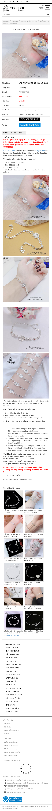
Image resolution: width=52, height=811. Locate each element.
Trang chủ (7, 21)
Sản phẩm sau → (34, 30)
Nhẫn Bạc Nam (11, 658)
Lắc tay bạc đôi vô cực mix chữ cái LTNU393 (32, 608)
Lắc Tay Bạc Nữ (34, 21)
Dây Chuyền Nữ (12, 668)
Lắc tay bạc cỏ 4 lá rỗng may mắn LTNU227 (33, 632)
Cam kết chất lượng (10, 756)
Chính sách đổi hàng (11, 745)
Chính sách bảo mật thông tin (13, 749)
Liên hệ (6, 734)
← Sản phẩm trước (18, 30)
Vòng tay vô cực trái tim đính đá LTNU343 (13, 559)
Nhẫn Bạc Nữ (11, 681)
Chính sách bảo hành (11, 742)
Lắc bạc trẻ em (12, 702)
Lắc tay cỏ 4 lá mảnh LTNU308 (32, 583)
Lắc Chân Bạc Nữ (13, 675)
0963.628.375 (8, 2)
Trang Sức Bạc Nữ (19, 21)
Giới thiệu (7, 727)
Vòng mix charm (12, 712)
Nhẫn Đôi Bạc (11, 685)
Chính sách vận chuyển (12, 752)
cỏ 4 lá (9, 636)
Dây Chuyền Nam (12, 651)
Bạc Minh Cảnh (9, 151)
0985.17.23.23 (24, 2)
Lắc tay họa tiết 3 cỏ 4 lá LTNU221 (13, 511)
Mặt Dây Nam (11, 661)
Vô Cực (16, 636)
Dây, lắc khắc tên (13, 698)
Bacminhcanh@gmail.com (16, 792)
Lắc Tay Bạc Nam (12, 654)
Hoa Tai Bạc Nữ (12, 671)
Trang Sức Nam (12, 648)
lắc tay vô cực (39, 151)
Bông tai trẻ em (12, 691)
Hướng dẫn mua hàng (11, 730)
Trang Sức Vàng (12, 708)
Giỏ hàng (7, 723)
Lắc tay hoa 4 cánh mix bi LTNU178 (33, 559)
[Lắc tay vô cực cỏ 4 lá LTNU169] (25, 55)
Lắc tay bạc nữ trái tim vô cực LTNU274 (12, 535)
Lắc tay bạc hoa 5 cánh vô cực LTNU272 (33, 511)
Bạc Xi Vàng (10, 705)
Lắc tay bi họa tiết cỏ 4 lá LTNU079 (13, 608)
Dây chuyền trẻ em (14, 695)
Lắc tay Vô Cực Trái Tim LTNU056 (33, 535)
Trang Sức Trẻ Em (13, 688)
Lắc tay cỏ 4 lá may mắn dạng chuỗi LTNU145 (13, 632)
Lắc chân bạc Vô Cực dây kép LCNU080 (12, 583)
